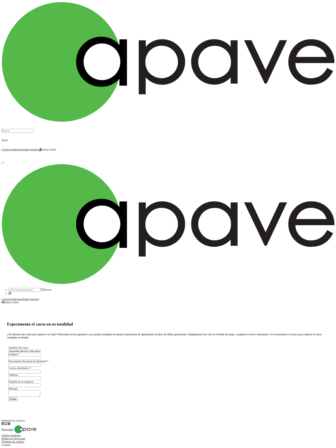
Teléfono (13, 374)
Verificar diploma (10, 435)
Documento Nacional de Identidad (28, 361)
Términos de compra (12, 441)
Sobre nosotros (31, 149)
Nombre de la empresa (20, 381)
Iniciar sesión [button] (11, 302)
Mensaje (13, 388)
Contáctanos (16, 149)
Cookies (5, 444)
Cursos (5, 149)
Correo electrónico (19, 368)
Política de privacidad (13, 438)
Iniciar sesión (49, 149)
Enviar (13, 399)
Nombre (14, 354)
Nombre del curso (18, 347)
